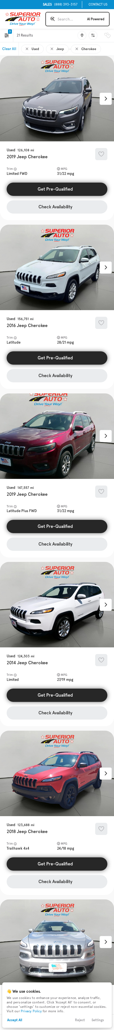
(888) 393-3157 (60, 4)
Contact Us (98, 4)
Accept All (14, 1020)
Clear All (9, 49)
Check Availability (55, 206)
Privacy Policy (31, 1011)
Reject (80, 1020)
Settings (98, 1020)
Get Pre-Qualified (55, 189)
